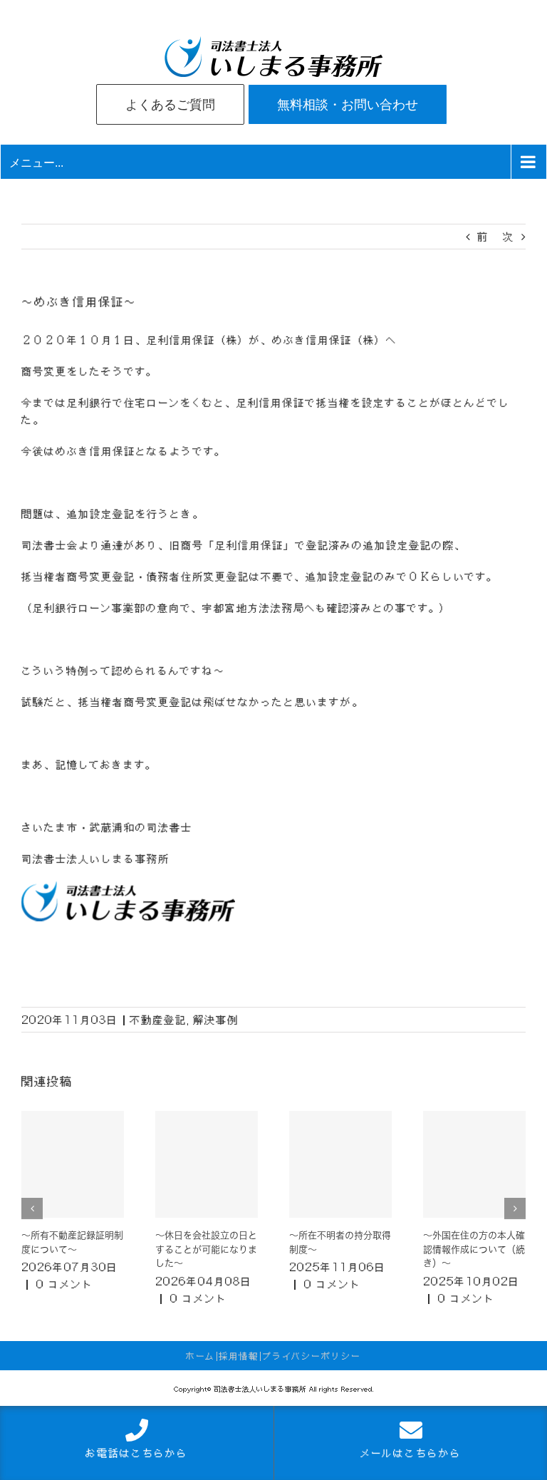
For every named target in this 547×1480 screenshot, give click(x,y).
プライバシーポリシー (311, 1356)
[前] (32, 1208)
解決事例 (216, 1019)
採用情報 (239, 1356)
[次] (515, 1208)
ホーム (200, 1356)
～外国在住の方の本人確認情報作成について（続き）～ (474, 1249)
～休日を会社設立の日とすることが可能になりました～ (206, 1249)
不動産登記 (158, 1019)
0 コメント (64, 1284)
